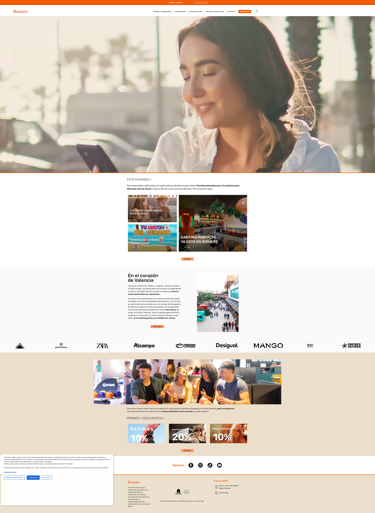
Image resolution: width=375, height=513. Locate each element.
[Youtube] (219, 465)
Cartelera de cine (195, 11)
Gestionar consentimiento (14, 477)
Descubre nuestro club (215, 11)
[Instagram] (200, 465)
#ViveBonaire (245, 11)
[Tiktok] (210, 465)
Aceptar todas (33, 477)
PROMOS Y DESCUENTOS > (145, 418)
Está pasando (180, 11)
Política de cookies (10, 472)
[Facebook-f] (190, 465)
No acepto (47, 477)
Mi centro (231, 11)
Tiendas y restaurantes (162, 11)
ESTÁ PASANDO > (139, 179)
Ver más (136, 218)
